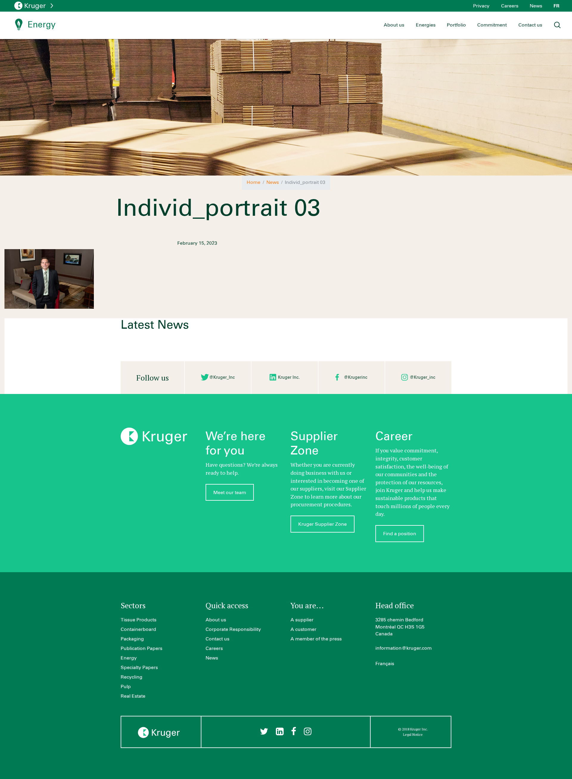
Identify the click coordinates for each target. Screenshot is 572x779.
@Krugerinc (355, 377)
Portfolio (456, 25)
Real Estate (133, 696)
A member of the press (316, 639)
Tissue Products (138, 619)
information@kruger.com (403, 648)
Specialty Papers (139, 667)
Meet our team (229, 492)
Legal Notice (413, 734)
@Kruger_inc (422, 377)
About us (394, 25)
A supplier (301, 619)
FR (556, 6)
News (536, 6)
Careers (509, 6)
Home (253, 182)
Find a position (399, 533)
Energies (426, 25)
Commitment (492, 25)
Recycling (131, 677)
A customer (303, 629)
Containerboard (138, 629)
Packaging (132, 639)
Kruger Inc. (289, 377)
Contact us (530, 25)
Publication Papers (141, 648)
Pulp (126, 686)
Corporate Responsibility (233, 629)
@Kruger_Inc (222, 377)
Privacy (481, 6)
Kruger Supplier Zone (322, 524)
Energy (129, 658)
